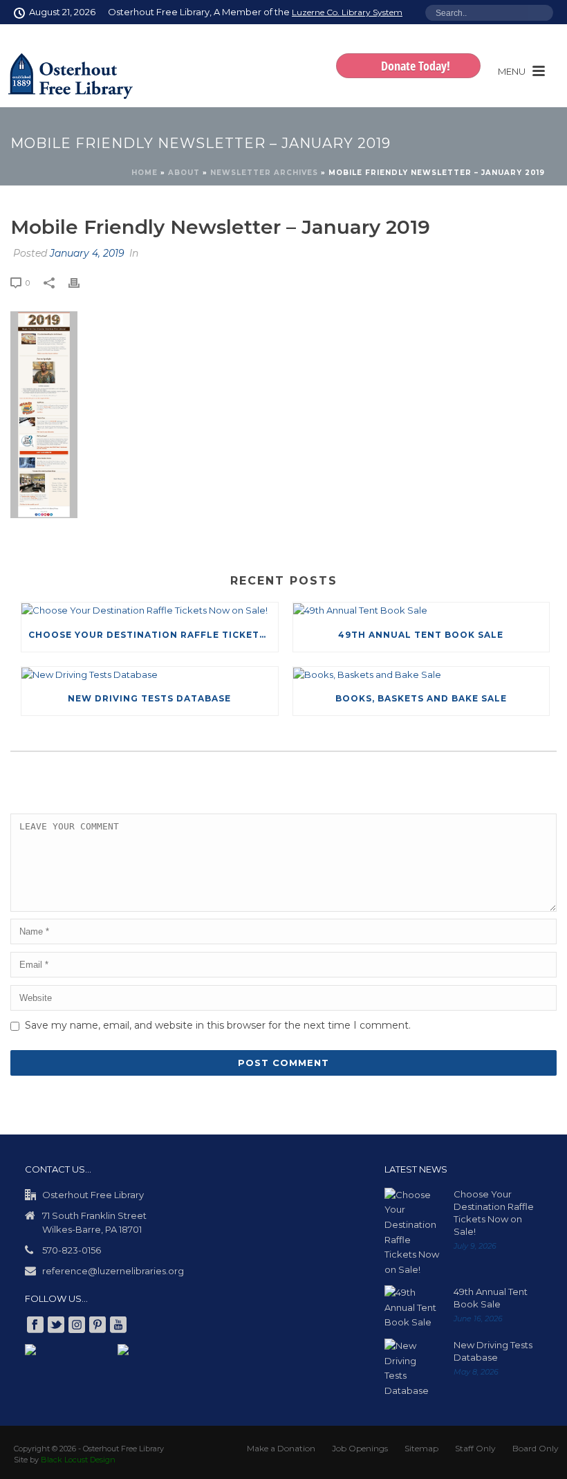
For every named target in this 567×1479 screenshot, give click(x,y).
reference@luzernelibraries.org (113, 1270)
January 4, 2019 (87, 253)
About (184, 172)
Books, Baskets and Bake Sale (421, 698)
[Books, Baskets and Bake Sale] (421, 674)
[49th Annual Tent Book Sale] (421, 610)
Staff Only (475, 1448)
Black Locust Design (78, 1459)
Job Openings (360, 1448)
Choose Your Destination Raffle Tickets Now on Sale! (153, 635)
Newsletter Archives (264, 172)
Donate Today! (415, 65)
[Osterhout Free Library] (70, 76)
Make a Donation (281, 1448)
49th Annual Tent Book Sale (420, 635)
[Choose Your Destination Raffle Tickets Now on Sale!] (149, 610)
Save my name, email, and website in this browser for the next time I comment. (218, 1025)
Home (144, 172)
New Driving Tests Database (149, 698)
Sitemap (421, 1448)
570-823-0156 (71, 1250)
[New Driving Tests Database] (149, 674)
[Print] (80, 283)
